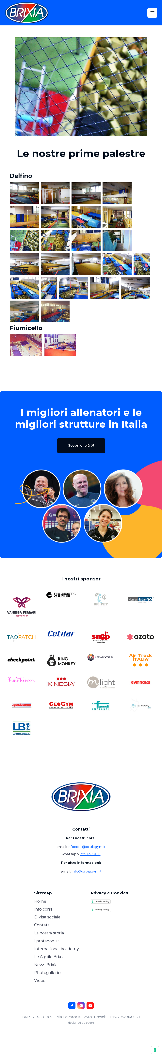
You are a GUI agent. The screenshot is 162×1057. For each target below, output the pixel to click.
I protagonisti (47, 941)
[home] (29, 12)
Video (39, 980)
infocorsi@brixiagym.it (86, 847)
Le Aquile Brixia (49, 957)
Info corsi (43, 909)
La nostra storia (49, 933)
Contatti (42, 925)
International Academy (56, 949)
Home (40, 901)
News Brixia (45, 965)
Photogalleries (48, 972)
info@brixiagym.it (87, 871)
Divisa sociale (47, 917)
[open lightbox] (24, 193)
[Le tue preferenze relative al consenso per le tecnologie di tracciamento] (155, 1050)
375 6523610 (90, 854)
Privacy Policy (102, 909)
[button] (152, 13)
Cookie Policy (102, 901)
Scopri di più (81, 445)
